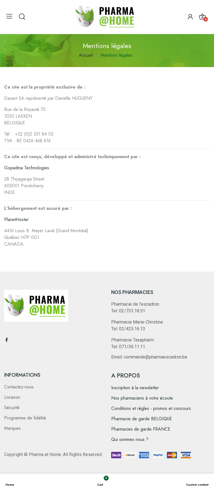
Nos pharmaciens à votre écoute (142, 398)
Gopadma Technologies (26, 168)
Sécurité (12, 407)
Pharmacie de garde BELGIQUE (141, 419)
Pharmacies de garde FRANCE (140, 429)
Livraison (12, 397)
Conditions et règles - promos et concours (151, 408)
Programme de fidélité (25, 418)
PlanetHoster (16, 219)
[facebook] (6, 340)
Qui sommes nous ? (130, 439)
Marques (12, 428)
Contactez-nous (19, 387)
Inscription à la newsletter (135, 387)
